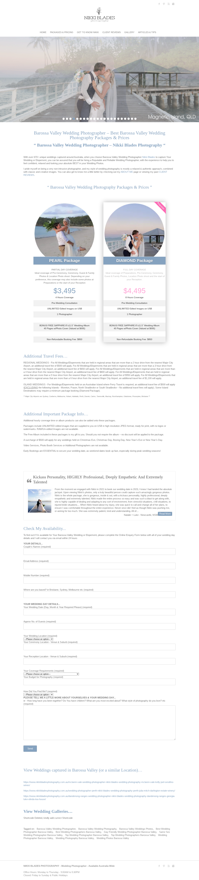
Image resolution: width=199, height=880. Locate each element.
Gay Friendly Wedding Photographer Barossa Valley (130, 832)
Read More (42, 513)
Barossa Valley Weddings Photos (136, 828)
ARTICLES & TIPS (147, 32)
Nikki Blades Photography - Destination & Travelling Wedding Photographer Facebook (159, 4)
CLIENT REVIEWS (111, 32)
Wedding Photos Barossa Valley (113, 838)
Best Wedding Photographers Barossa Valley (78, 832)
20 (128, 118)
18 (121, 118)
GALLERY (129, 32)
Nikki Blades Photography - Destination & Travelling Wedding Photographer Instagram (173, 4)
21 (132, 118)
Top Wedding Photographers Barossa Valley (133, 835)
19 (125, 118)
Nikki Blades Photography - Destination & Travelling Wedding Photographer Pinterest (164, 4)
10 (94, 118)
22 (135, 118)
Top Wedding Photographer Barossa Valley (86, 835)
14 (108, 118)
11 (97, 118)
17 (118, 118)
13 (104, 118)
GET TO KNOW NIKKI (88, 32)
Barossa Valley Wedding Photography (97, 828)
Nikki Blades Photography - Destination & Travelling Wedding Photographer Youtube (168, 4)
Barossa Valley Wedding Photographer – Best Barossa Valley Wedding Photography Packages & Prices (99, 135)
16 (115, 118)
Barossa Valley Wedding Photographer (56, 828)
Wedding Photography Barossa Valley (75, 838)
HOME (43, 32)
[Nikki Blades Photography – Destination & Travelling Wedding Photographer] (99, 15)
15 (111, 118)
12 (101, 118)
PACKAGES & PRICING (61, 32)
